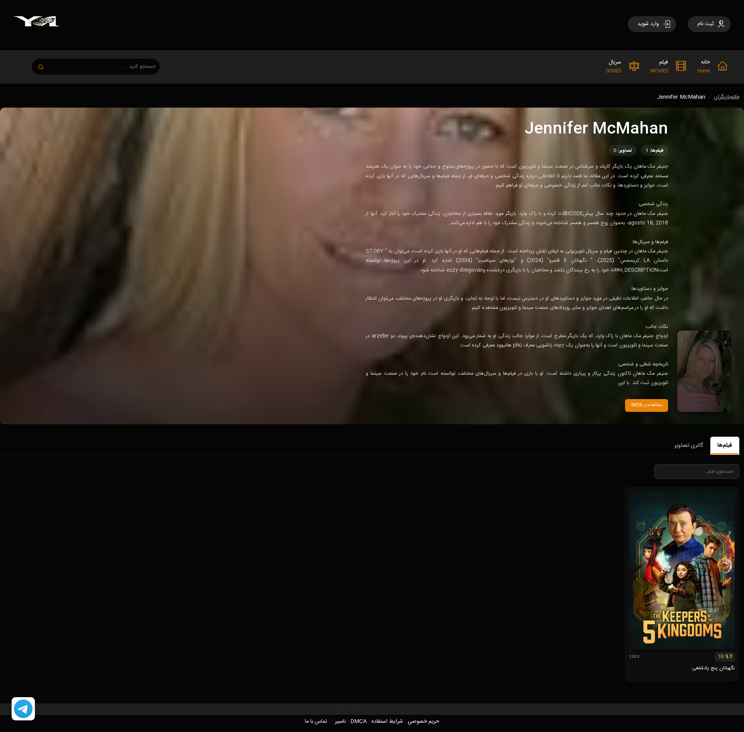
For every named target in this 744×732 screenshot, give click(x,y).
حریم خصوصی (423, 721)
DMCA (358, 721)
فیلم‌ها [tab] (724, 445)
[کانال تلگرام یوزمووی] (23, 709)
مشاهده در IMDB (646, 405)
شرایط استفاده (387, 721)
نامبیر (340, 721)
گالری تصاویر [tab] (688, 445)
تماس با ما (316, 721)
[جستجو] (45, 65)
